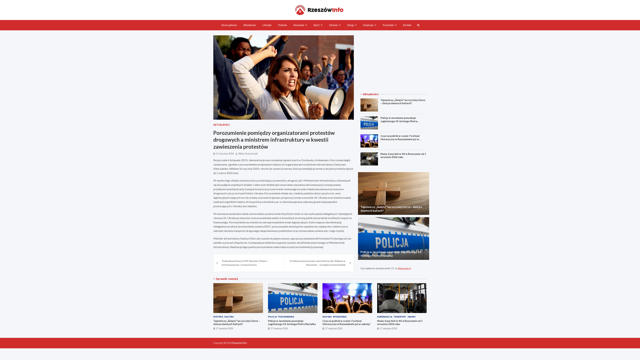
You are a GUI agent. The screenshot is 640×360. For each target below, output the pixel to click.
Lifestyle (267, 25)
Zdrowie (333, 25)
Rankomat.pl (404, 268)
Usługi (350, 25)
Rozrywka (299, 25)
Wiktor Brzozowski (248, 153)
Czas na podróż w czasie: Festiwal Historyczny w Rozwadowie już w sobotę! (400, 139)
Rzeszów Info (239, 343)
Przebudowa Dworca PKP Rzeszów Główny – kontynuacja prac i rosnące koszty (245, 263)
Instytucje (368, 25)
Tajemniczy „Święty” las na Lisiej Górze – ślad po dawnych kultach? (402, 101)
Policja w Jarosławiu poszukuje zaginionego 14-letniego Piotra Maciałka (398, 121)
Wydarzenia (339, 317)
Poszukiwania (286, 317)
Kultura (229, 317)
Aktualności (250, 25)
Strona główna (229, 25)
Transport (400, 317)
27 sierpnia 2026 (224, 328)
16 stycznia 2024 (225, 153)
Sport (317, 25)
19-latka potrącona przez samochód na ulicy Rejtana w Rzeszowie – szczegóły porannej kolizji (317, 263)
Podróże (282, 25)
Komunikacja (384, 317)
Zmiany (412, 317)
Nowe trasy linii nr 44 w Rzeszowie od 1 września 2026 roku (403, 155)
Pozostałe (388, 25)
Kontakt (407, 25)
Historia (218, 317)
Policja (272, 317)
